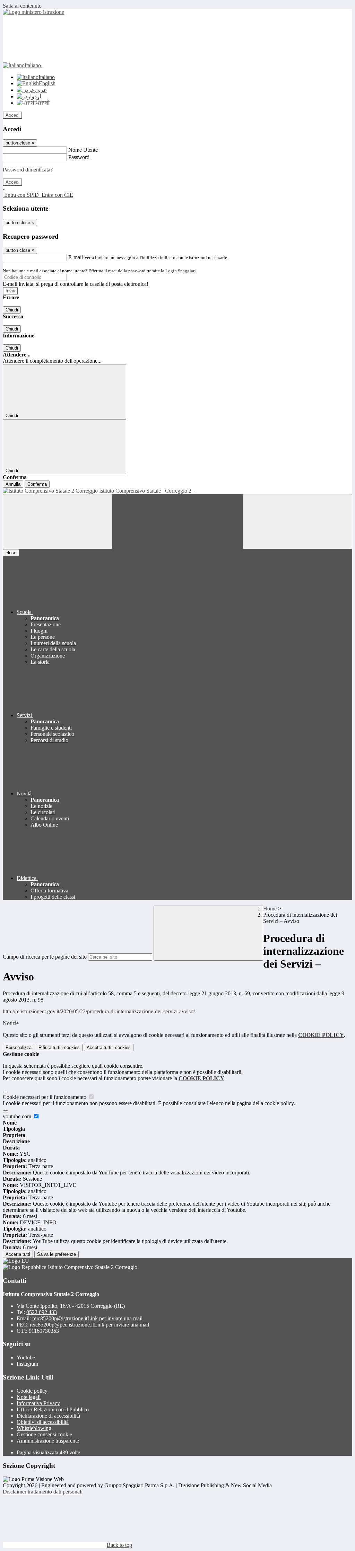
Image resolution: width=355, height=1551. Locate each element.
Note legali (29, 1397)
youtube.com (18, 1116)
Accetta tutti (109, 1047)
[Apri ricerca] (297, 521)
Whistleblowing (34, 1428)
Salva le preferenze (56, 1254)
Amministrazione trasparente (48, 1441)
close (11, 552)
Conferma (37, 484)
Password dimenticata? (28, 170)
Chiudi (12, 309)
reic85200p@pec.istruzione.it (89, 1325)
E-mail (75, 257)
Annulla (13, 484)
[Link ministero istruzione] (33, 12)
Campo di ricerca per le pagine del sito (45, 957)
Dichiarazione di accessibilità (48, 1416)
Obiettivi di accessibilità (43, 1422)
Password (78, 157)
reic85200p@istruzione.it (87, 1318)
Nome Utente (83, 150)
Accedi (12, 115)
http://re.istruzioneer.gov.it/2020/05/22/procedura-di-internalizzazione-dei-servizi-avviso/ (99, 1011)
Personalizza (19, 1047)
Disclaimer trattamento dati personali (43, 1492)
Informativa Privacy (38, 1403)
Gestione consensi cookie (44, 1434)
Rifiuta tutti (59, 1047)
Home (270, 908)
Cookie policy (32, 1391)
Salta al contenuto (22, 6)
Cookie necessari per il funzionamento (45, 1097)
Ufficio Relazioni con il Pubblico (53, 1409)
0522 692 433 (41, 1312)
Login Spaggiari (180, 270)
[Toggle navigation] (57, 521)
